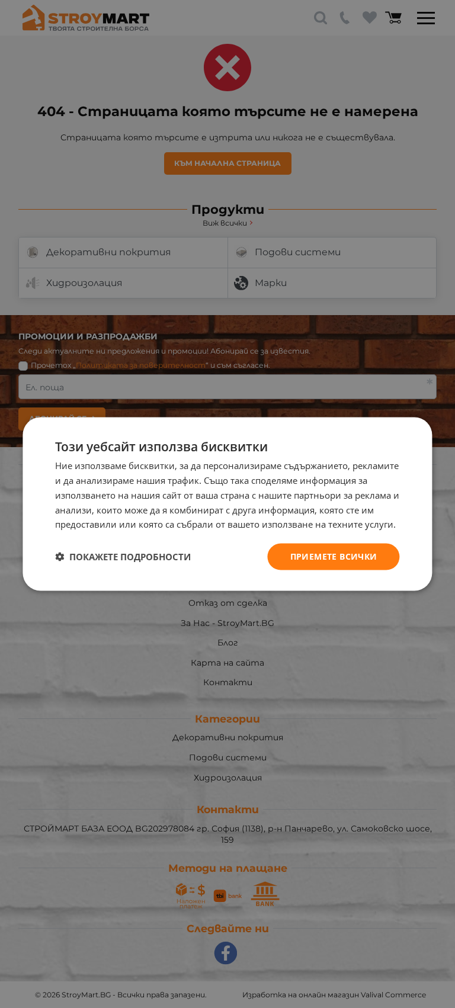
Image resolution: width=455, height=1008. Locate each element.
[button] (123, 556)
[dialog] (227, 504)
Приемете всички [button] (333, 556)
